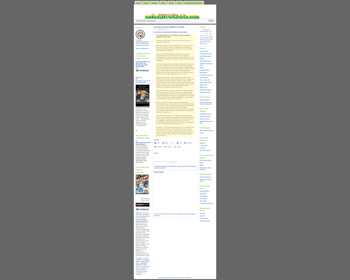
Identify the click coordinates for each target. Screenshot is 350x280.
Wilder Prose (203, 87)
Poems (171, 3)
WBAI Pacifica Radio (205, 160)
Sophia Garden (204, 77)
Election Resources (205, 177)
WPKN (201, 165)
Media (163, 3)
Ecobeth (202, 58)
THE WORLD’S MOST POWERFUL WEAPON (169, 27)
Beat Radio (203, 193)
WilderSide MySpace (206, 89)
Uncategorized (173, 161)
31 (210, 41)
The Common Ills (205, 80)
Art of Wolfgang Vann (206, 53)
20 (202, 39)
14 (204, 37)
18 (211, 37)
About (146, 3)
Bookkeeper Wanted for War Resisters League (168, 166)
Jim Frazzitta (203, 198)
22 (206, 39)
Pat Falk (202, 216)
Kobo (144, 266)
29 (206, 41)
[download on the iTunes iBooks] (143, 82)
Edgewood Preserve (205, 61)
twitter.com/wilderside (142, 48)
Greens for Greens (205, 116)
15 (206, 37)
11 (211, 35)
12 (200, 37)
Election (154, 3)
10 (210, 35)
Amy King (202, 213)
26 (200, 41)
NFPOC (202, 67)
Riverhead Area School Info (193, 3)
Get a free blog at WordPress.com (166, 277)
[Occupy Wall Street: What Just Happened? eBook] (142, 210)
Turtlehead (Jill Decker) (206, 203)
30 (208, 41)
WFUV (201, 163)
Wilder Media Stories (206, 82)
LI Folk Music (203, 145)
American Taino (204, 51)
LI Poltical (202, 148)
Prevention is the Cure (206, 75)
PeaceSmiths (203, 72)
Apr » (205, 43)
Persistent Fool (204, 218)
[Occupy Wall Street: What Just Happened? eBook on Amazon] (142, 206)
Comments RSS (151, 21)
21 (204, 39)
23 (208, 39)
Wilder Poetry (203, 84)
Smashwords (143, 263)
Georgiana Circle (204, 99)
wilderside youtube (205, 92)
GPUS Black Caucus (205, 114)
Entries (141, 21)
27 (202, 41)
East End (202, 143)
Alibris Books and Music (206, 130)
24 (210, 39)
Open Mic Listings (205, 150)
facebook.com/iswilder (142, 45)
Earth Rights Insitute (205, 56)
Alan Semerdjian (204, 191)
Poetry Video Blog (205, 220)
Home (138, 3)
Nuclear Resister (204, 70)
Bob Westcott (203, 196)
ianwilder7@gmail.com (142, 41)
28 (204, 41)
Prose (179, 3)
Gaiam (202, 133)
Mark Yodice (203, 201)
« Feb (201, 43)
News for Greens (204, 118)
